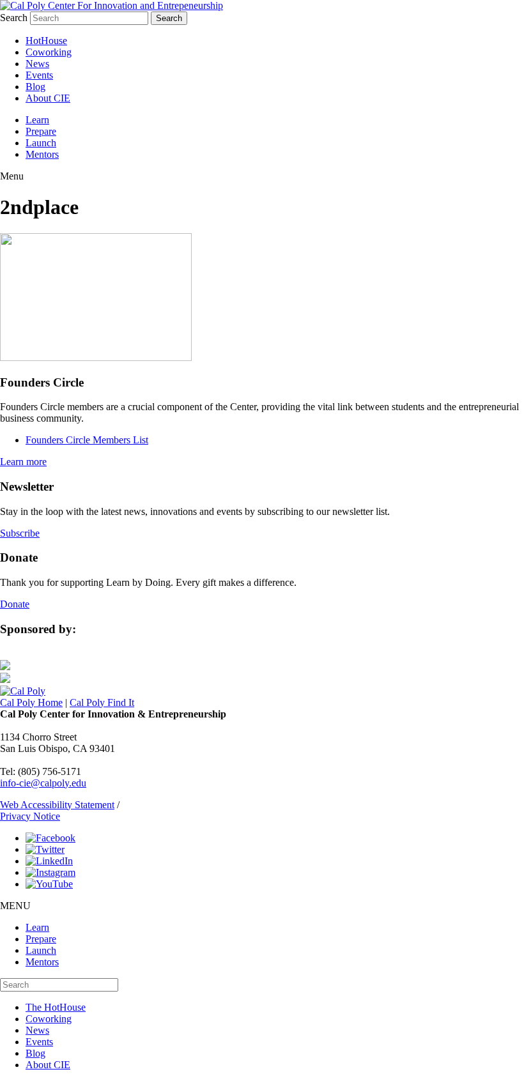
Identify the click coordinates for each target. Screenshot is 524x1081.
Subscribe (20, 533)
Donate (14, 604)
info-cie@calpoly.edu (43, 783)
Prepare (41, 131)
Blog (35, 86)
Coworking (49, 52)
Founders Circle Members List (87, 439)
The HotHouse (56, 1007)
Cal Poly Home (31, 702)
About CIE (48, 98)
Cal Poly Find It (102, 702)
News (37, 63)
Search (13, 17)
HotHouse (46, 40)
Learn (37, 119)
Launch (41, 142)
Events (39, 75)
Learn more (23, 461)
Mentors (42, 154)
